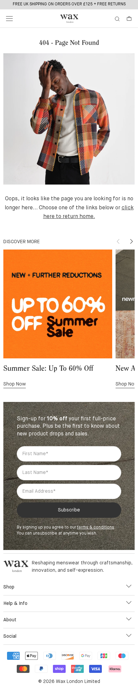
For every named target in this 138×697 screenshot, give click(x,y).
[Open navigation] (9, 18)
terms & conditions (95, 528)
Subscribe (69, 510)
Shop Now (14, 384)
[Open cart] (129, 18)
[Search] (117, 18)
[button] (131, 241)
